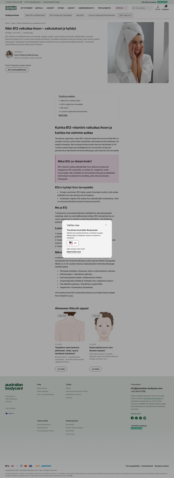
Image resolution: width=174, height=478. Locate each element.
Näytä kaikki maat (74, 252)
